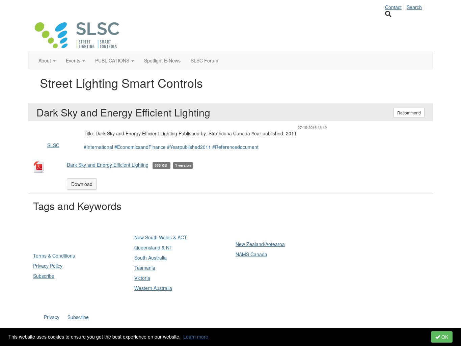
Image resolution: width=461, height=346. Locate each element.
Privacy (51, 317)
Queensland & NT (153, 247)
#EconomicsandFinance (140, 146)
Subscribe (43, 275)
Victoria (142, 277)
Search (414, 7)
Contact (393, 7)
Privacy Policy (47, 265)
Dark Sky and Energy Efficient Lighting (107, 164)
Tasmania (144, 267)
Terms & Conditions (54, 255)
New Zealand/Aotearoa (260, 244)
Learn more (195, 336)
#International (98, 146)
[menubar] (405, 6)
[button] (47, 60)
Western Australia (153, 288)
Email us (348, 268)
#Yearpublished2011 (189, 146)
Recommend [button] (409, 112)
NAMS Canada (251, 254)
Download (81, 184)
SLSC (53, 145)
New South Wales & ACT (160, 237)
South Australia (150, 257)
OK (444, 337)
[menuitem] (395, 6)
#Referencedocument (235, 146)
